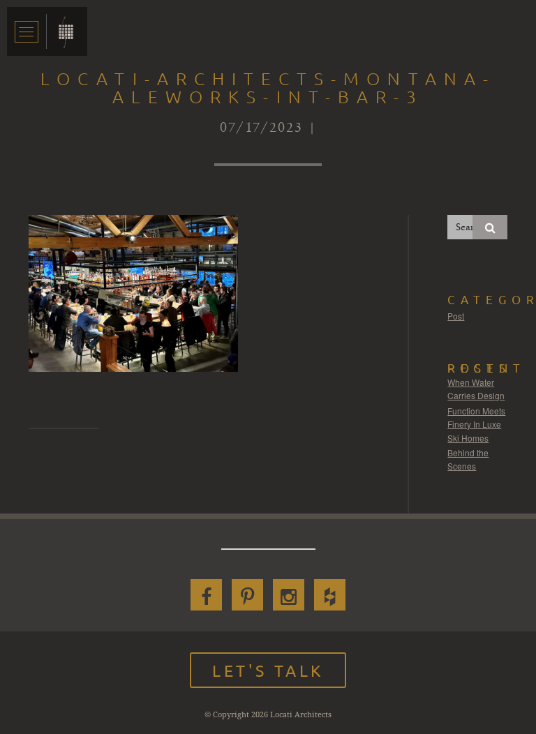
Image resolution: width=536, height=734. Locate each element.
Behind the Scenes (468, 459)
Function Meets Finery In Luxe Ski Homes (476, 424)
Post (455, 316)
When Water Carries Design (476, 389)
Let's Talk (268, 670)
